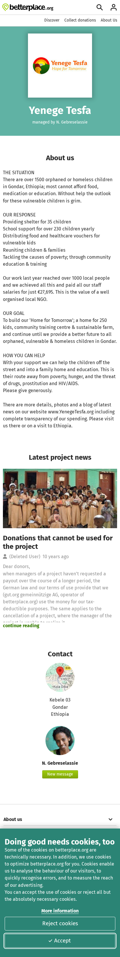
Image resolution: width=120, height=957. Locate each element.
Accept (62, 940)
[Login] (113, 7)
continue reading (21, 625)
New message (60, 774)
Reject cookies (60, 923)
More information (60, 911)
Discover (51, 20)
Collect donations (80, 20)
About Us (109, 20)
